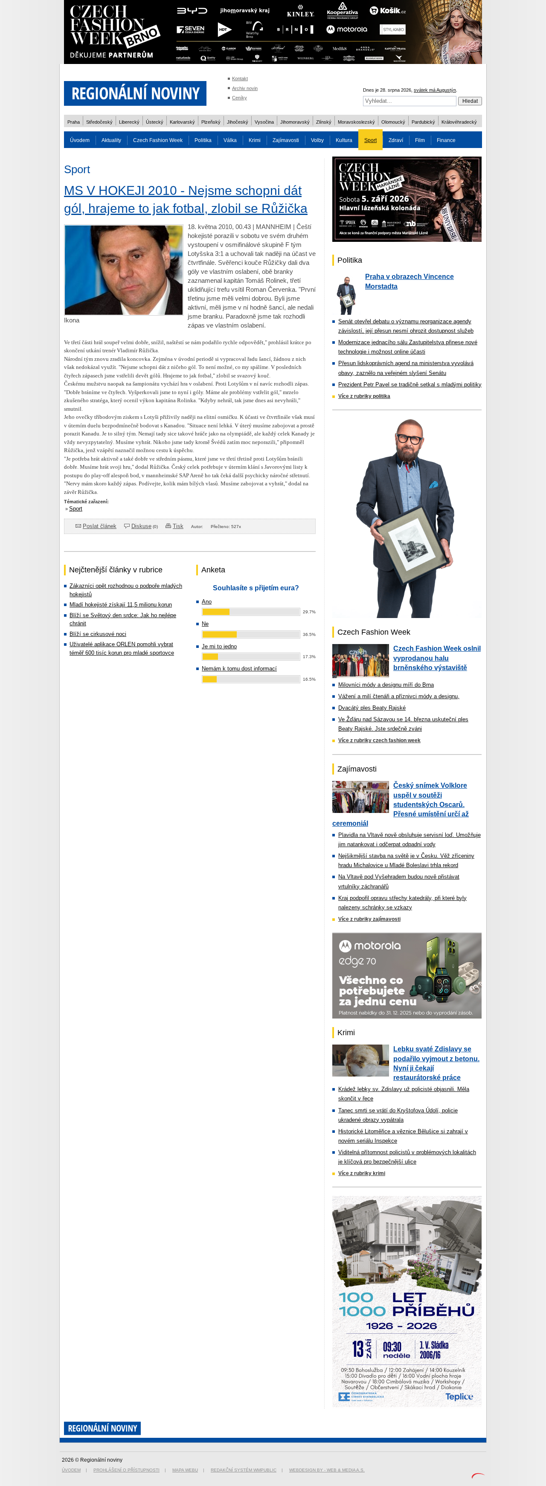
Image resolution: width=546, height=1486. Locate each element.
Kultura (344, 140)
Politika (203, 140)
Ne (205, 624)
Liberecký (129, 122)
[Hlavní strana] (135, 110)
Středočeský (99, 122)
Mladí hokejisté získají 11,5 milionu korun (121, 604)
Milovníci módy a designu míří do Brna (386, 685)
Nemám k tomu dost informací (239, 668)
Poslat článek (99, 526)
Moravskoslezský (356, 122)
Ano (207, 601)
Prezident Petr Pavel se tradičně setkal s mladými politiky (410, 384)
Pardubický (423, 122)
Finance (446, 140)
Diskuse (141, 526)
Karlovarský (182, 122)
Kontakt (240, 78)
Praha (73, 122)
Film (420, 140)
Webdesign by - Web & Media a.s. (327, 1470)
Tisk (178, 526)
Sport (370, 140)
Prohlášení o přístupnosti (126, 1470)
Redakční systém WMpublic (243, 1470)
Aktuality (111, 140)
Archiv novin (245, 88)
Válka (230, 140)
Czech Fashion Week (158, 140)
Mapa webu (185, 1470)
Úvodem (80, 140)
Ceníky (239, 97)
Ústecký (154, 122)
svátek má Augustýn (435, 90)
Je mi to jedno (219, 646)
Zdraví (396, 140)
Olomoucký (393, 122)
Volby (317, 140)
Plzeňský (211, 122)
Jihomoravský (295, 122)
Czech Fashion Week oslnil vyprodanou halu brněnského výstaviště (437, 658)
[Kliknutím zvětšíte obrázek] (123, 313)
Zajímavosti (286, 140)
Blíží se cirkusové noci (98, 634)
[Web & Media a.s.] (478, 1477)
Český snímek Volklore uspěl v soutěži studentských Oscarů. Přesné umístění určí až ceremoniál (400, 804)
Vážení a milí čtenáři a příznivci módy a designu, (398, 696)
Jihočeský (237, 122)
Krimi (255, 140)
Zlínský (323, 122)
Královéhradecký (459, 122)
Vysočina (264, 122)
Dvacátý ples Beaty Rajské (372, 708)
